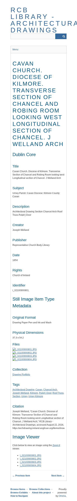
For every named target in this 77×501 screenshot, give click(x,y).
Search (64, 36)
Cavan (39, 389)
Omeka (62, 496)
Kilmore (34, 393)
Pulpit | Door (45, 393)
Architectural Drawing (23, 389)
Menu (15, 49)
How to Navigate (19, 496)
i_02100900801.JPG (30, 455)
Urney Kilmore (35, 396)
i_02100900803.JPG (30, 462)
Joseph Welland (21, 393)
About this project (41, 492)
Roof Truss (58, 393)
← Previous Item (21, 475)
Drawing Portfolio (21, 374)
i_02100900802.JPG (30, 458)
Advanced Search (58, 36)
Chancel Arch (50, 389)
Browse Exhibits (19, 492)
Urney (24, 396)
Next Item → (57, 475)
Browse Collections (39, 489)
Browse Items (17, 489)
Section (16, 396)
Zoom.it (56, 445)
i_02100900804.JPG (30, 465)
